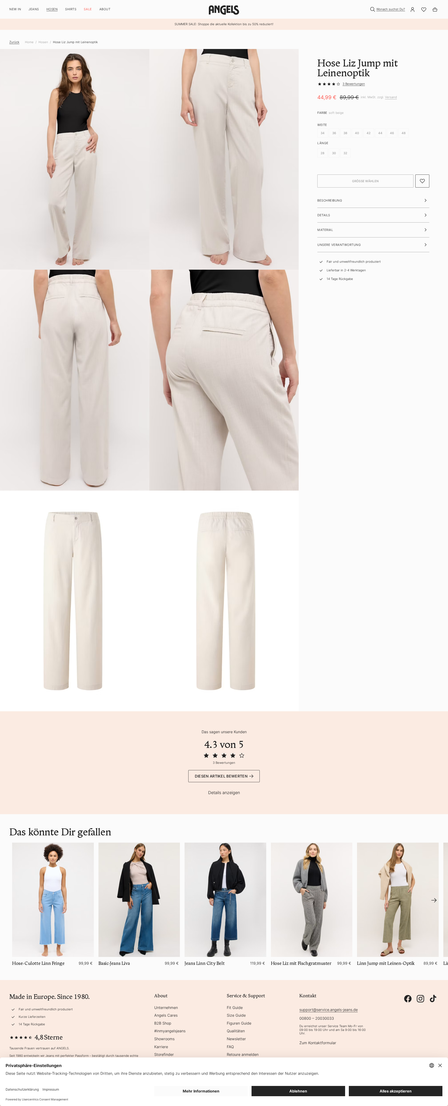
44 (380, 133)
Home (29, 42)
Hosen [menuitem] (52, 9)
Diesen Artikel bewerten (221, 776)
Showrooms (164, 1039)
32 (345, 153)
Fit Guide (235, 1008)
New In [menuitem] (15, 9)
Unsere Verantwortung (339, 245)
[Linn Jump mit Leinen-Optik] (398, 900)
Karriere (161, 1047)
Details (323, 215)
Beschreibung (329, 200)
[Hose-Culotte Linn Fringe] (53, 900)
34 (323, 133)
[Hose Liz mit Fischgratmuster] (312, 900)
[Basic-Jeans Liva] (139, 900)
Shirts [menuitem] (70, 9)
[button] (365, 181)
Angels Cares (166, 1015)
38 (345, 133)
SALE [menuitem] (88, 9)
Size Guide (236, 1015)
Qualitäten (236, 1031)
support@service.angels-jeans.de (328, 1009)
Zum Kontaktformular (317, 1043)
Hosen (43, 42)
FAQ (230, 1047)
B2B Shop (162, 1023)
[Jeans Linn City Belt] (225, 900)
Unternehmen (166, 1008)
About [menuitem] (105, 9)
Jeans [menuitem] (33, 9)
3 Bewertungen (354, 84)
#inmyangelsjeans (170, 1031)
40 (357, 133)
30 (334, 153)
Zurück (14, 42)
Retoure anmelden (243, 1055)
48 (404, 133)
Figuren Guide (239, 1023)
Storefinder (164, 1055)
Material (325, 230)
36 (334, 133)
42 (369, 133)
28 (323, 153)
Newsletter (236, 1039)
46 (392, 133)
